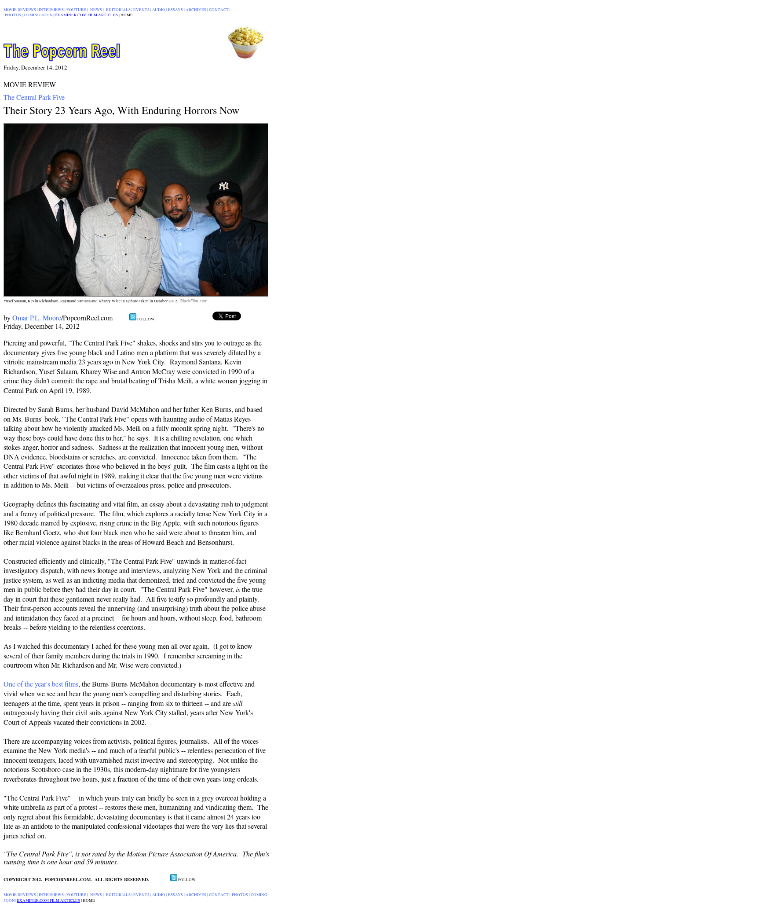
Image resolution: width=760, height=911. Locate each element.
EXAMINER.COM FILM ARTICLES (86, 15)
